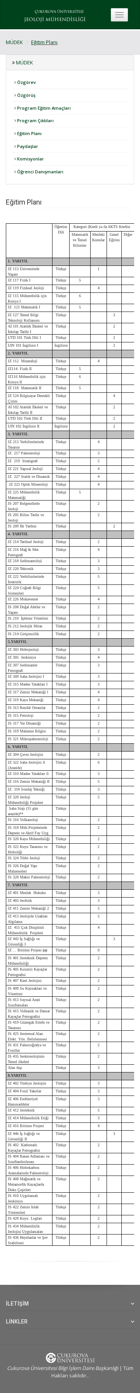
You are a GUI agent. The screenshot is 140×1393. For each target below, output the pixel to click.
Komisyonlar (30, 159)
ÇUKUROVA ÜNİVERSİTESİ (59, 12)
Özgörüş (25, 95)
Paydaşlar (27, 146)
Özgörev (26, 82)
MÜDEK (14, 42)
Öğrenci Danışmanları (39, 172)
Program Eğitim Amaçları (43, 108)
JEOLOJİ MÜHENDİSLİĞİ (55, 20)
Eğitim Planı (44, 42)
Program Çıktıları (35, 120)
